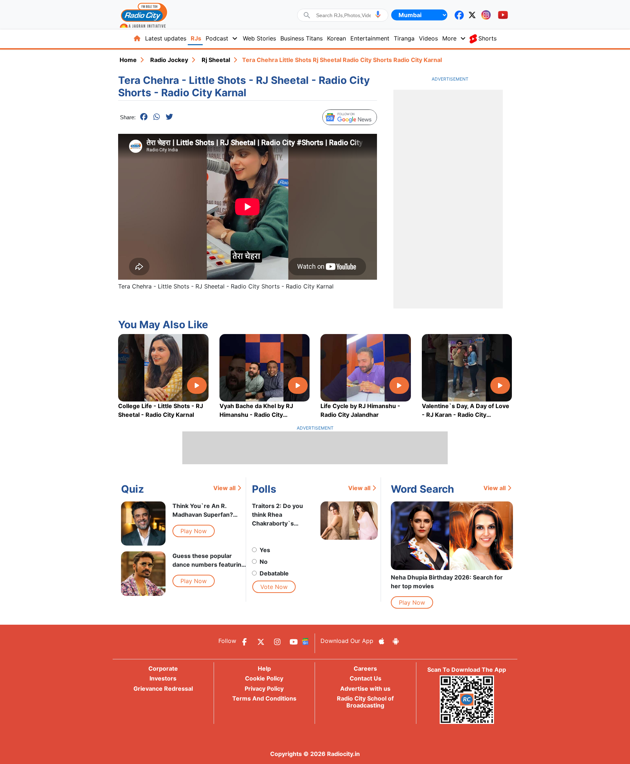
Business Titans (301, 38)
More (449, 38)
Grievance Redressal (163, 688)
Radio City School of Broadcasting (365, 702)
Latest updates (165, 38)
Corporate (163, 668)
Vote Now (274, 586)
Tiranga (404, 38)
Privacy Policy (264, 688)
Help (264, 668)
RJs (196, 38)
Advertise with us (365, 688)
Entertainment (369, 38)
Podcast (217, 38)
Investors (162, 678)
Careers (365, 668)
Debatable (274, 573)
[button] (378, 14)
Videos (428, 38)
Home (128, 59)
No (264, 561)
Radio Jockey (169, 59)
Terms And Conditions (264, 698)
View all (224, 488)
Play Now (193, 531)
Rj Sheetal (216, 59)
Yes (265, 550)
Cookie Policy (264, 678)
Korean (336, 38)
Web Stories (259, 38)
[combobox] (343, 15)
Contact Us (365, 678)
